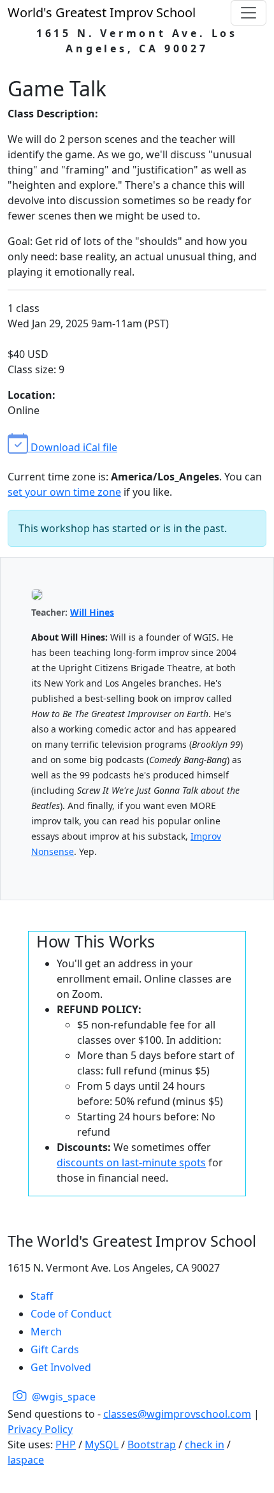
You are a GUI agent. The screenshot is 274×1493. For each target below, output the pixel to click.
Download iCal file (72, 447)
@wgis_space (62, 1397)
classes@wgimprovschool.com (177, 1414)
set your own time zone (64, 492)
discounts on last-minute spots (131, 1162)
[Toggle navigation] (248, 13)
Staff (42, 1296)
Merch (46, 1332)
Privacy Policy (40, 1429)
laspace (26, 1460)
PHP (65, 1444)
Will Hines (92, 612)
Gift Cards (55, 1349)
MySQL (102, 1444)
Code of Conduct (71, 1314)
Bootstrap (151, 1444)
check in (204, 1444)
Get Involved (61, 1367)
